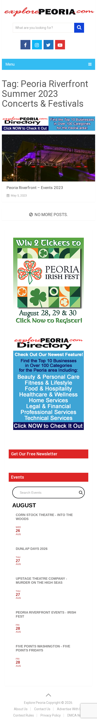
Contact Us (42, 709)
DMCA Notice (77, 715)
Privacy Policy (50, 715)
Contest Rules (23, 715)
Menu (10, 64)
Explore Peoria (34, 703)
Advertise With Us (70, 709)
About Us (21, 709)
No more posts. (51, 214)
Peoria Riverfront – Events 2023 (35, 187)
